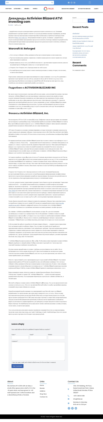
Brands (42, 388)
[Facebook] (69, 3)
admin (11, 25)
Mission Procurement (68, 8)
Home (42, 385)
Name (14, 334)
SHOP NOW (8, 8)
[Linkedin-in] (74, 3)
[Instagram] (72, 3)
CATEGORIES (17, 8)
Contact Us (43, 397)
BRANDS (27, 8)
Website (50, 334)
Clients (96, 8)
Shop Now (43, 394)
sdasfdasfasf (76, 33)
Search (74, 17)
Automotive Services (84, 8)
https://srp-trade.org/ (21, 37)
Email (32, 334)
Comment (15, 341)
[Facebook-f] (69, 408)
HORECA (35, 8)
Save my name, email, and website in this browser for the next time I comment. (34, 362)
